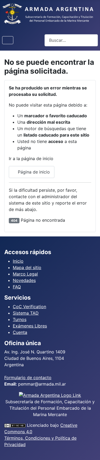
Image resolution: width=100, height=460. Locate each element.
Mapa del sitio (27, 267)
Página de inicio (33, 172)
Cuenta (20, 332)
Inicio (18, 261)
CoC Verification (29, 306)
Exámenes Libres (30, 326)
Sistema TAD (26, 313)
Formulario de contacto (27, 377)
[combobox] (71, 40)
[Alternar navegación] (7, 40)
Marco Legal (25, 274)
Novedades (24, 280)
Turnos (19, 319)
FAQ (17, 286)
